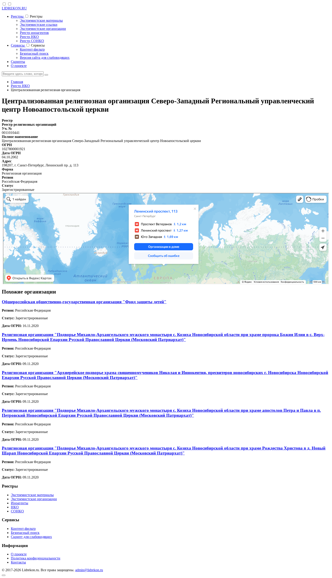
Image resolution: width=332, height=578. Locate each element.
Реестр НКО (29, 37)
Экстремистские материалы (41, 20)
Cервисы (18, 45)
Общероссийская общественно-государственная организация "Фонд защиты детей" (84, 301)
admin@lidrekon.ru (89, 570)
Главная (17, 82)
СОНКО (17, 511)
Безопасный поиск (34, 53)
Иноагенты (19, 503)
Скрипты (18, 62)
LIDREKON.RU (14, 8)
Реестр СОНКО (32, 41)
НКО (15, 507)
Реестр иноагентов (34, 33)
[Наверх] (3, 575)
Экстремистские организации (43, 29)
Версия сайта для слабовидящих (45, 57)
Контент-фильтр (32, 49)
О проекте (19, 66)
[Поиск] (46, 75)
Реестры (17, 16)
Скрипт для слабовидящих (31, 537)
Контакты (18, 562)
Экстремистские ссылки (38, 24)
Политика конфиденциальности (35, 558)
